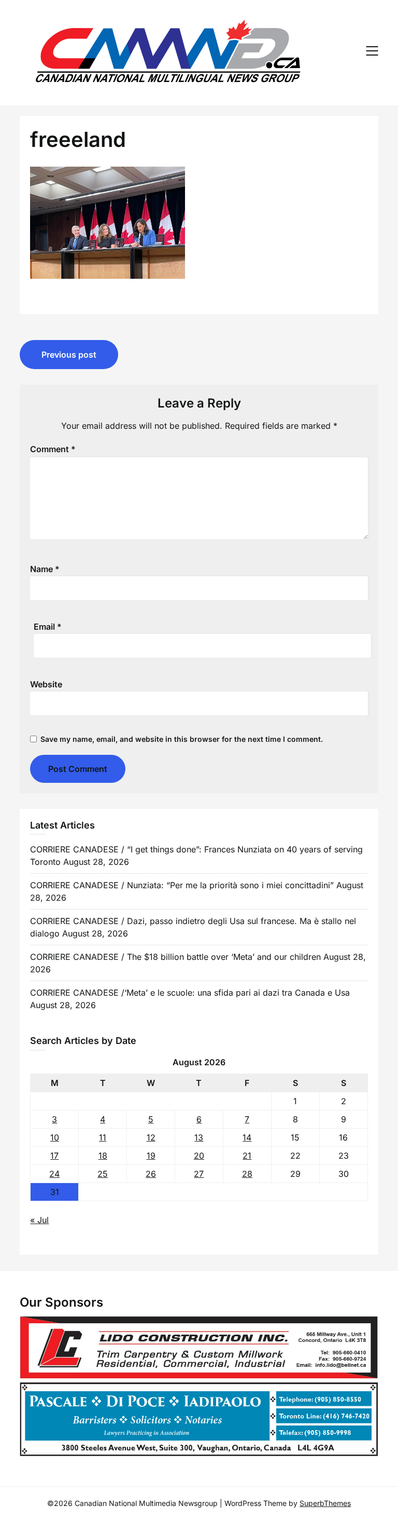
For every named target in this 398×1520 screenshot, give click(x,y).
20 (199, 1155)
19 (151, 1155)
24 (54, 1174)
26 (151, 1174)
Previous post (68, 354)
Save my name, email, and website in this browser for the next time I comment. (181, 739)
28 (247, 1174)
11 (102, 1137)
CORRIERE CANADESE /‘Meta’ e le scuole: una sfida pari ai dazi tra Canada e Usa (190, 992)
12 (151, 1137)
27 (199, 1174)
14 (247, 1137)
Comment (53, 449)
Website (46, 684)
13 (198, 1137)
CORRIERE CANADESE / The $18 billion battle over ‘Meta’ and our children (175, 957)
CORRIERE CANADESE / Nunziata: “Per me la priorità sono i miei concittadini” (182, 885)
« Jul (39, 1220)
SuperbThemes (325, 1503)
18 (102, 1155)
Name (45, 569)
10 (54, 1137)
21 (247, 1155)
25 (102, 1174)
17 (54, 1155)
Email (48, 626)
